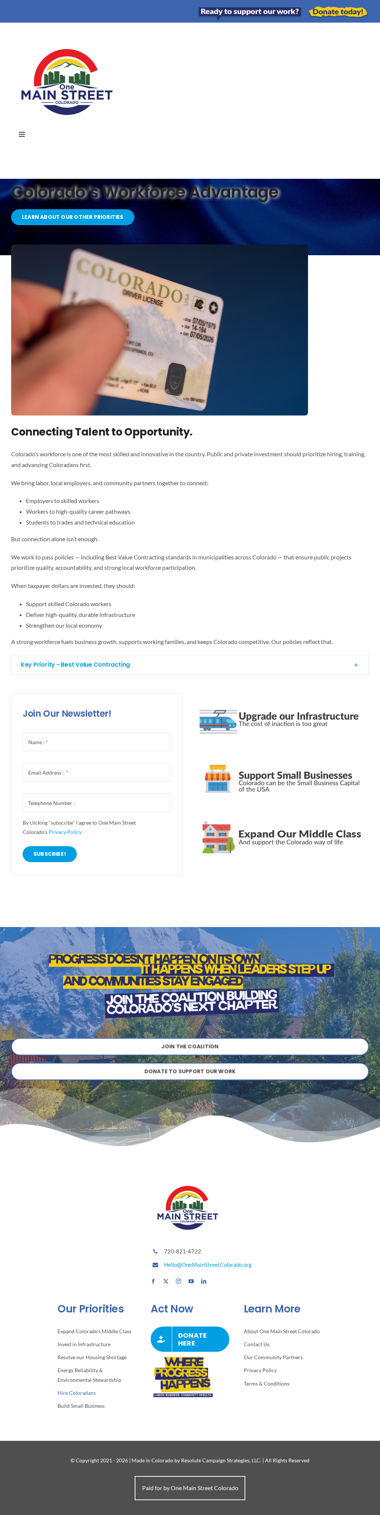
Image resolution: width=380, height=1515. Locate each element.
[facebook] (153, 1281)
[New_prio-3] (283, 755)
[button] (190, 664)
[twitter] (165, 1281)
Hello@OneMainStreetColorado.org (208, 1264)
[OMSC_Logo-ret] (66, 40)
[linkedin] (203, 1281)
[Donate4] (283, 8)
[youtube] (191, 1281)
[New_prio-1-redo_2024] (283, 814)
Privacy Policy (65, 832)
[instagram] (178, 1281)
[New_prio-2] (283, 696)
